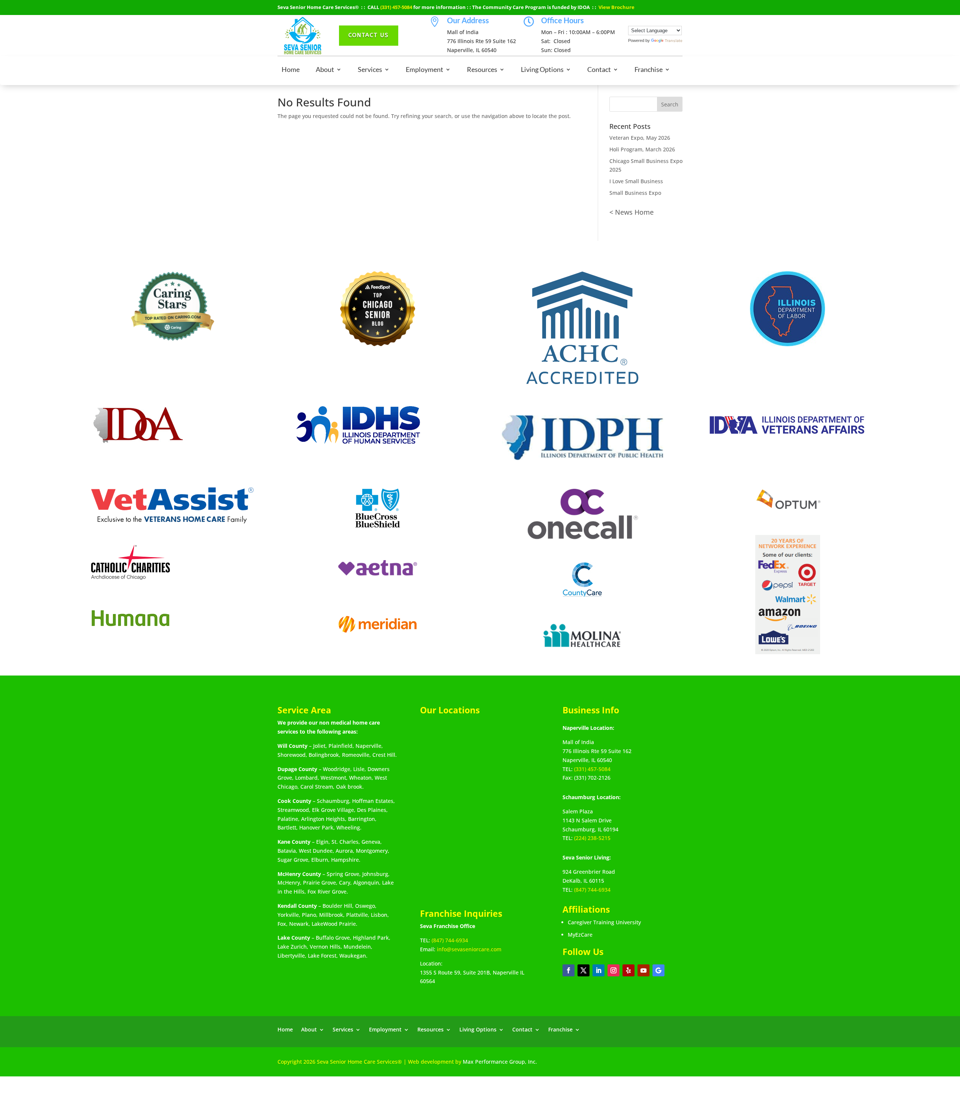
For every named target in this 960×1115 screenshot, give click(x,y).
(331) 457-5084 (396, 7)
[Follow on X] (584, 970)
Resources (482, 70)
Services (370, 70)
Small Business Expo (635, 192)
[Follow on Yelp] (628, 970)
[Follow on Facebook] (568, 970)
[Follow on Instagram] (614, 970)
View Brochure (616, 7)
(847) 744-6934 (450, 940)
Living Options (542, 70)
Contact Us (368, 35)
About (325, 70)
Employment (424, 70)
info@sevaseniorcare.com (469, 949)
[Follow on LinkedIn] (598, 970)
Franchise (648, 70)
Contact (599, 70)
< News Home (631, 212)
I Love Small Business (636, 181)
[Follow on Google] (658, 970)
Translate (673, 40)
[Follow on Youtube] (644, 970)
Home (291, 70)
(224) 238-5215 (592, 837)
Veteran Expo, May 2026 (639, 137)
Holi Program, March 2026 (642, 149)
